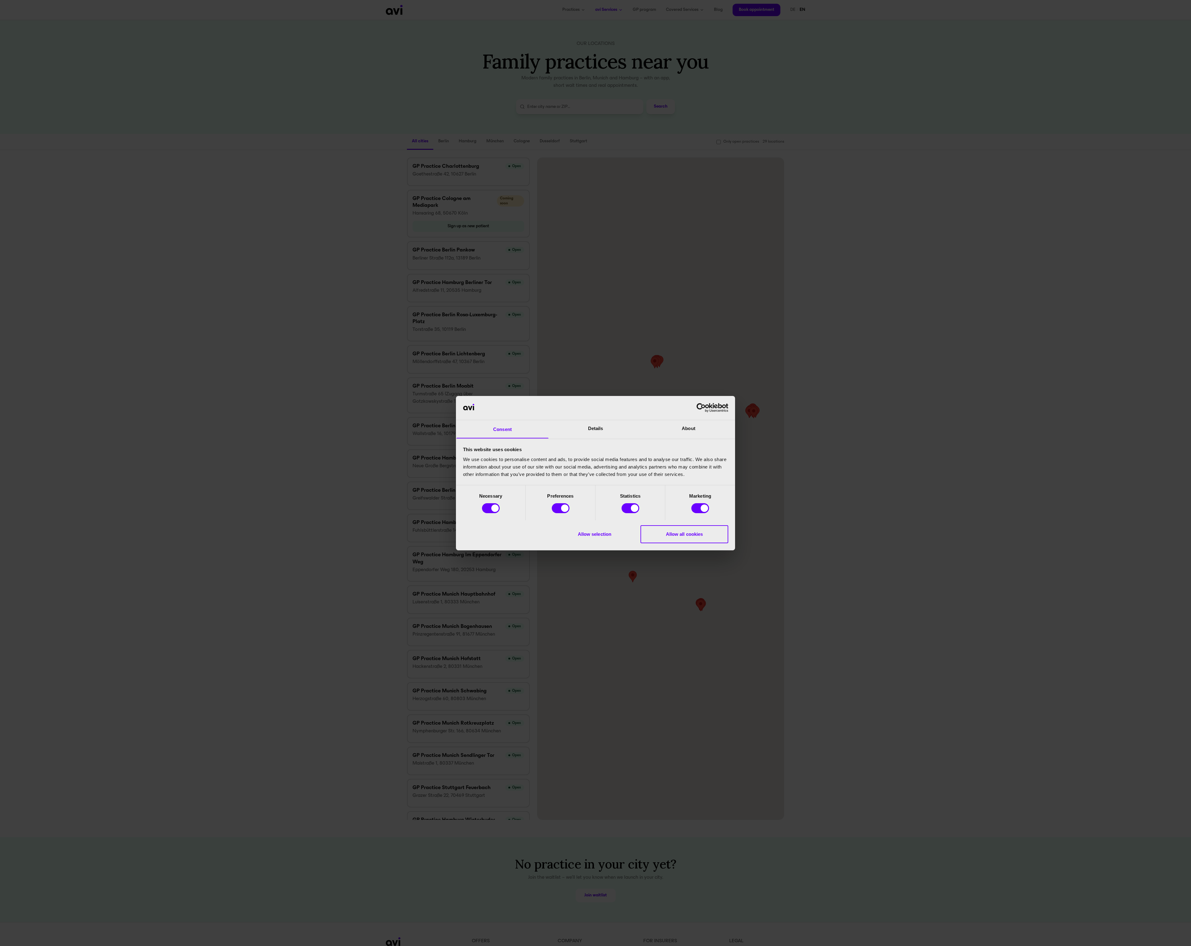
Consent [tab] (502, 429)
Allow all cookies (684, 533)
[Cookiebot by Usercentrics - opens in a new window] (701, 407)
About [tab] (688, 428)
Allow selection (595, 533)
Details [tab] (595, 428)
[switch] (560, 508)
